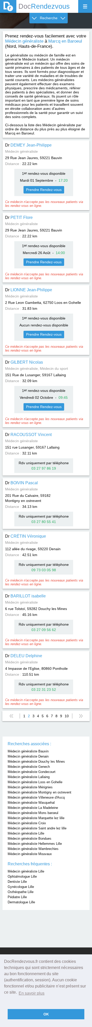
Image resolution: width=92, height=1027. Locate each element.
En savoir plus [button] (31, 993)
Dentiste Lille (17, 882)
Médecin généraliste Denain (28, 756)
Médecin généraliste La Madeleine (33, 808)
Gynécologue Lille (21, 887)
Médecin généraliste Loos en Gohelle (35, 782)
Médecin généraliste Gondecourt (31, 772)
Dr (28, 145)
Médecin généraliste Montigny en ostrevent (39, 792)
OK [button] (46, 1014)
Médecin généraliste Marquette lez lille (36, 818)
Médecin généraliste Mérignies (30, 787)
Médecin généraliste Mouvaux (30, 854)
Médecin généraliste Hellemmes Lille (35, 844)
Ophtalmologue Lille (22, 876)
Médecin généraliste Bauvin (28, 751)
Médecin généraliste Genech (29, 767)
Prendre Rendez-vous (44, 190)
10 (67, 716)
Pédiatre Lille (17, 897)
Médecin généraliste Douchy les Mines (36, 761)
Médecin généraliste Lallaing (29, 777)
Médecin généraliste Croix (27, 823)
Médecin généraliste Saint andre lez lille (37, 828)
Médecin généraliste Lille (26, 833)
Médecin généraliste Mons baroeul (33, 813)
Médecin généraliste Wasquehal (31, 803)
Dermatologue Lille (21, 902)
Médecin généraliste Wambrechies (33, 849)
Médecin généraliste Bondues (29, 838)
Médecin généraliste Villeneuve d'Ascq (36, 797)
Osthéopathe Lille (20, 892)
